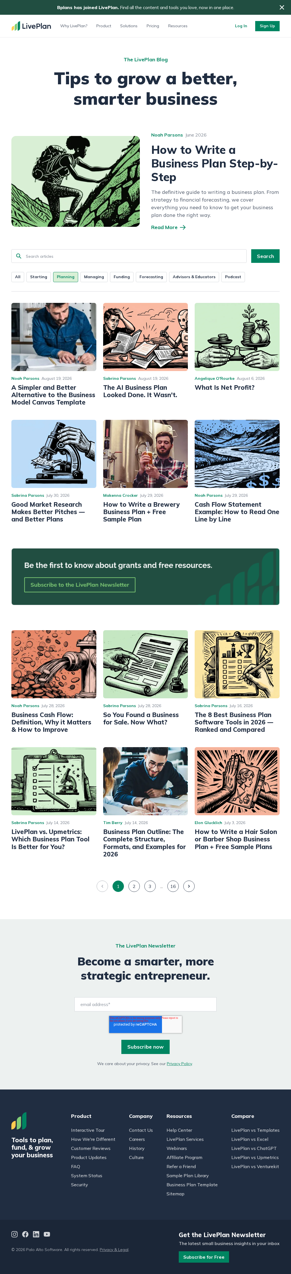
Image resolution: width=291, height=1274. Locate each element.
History (137, 1148)
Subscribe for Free (204, 1257)
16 (173, 886)
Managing (94, 276)
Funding (122, 276)
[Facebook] (25, 1235)
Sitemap (175, 1194)
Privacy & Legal (114, 1249)
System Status (86, 1175)
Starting (38, 276)
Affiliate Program (184, 1157)
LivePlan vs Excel (249, 1139)
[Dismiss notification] (282, 7)
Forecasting (151, 276)
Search (265, 256)
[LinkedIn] (36, 1235)
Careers (137, 1139)
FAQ (75, 1166)
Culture (136, 1157)
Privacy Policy (179, 1063)
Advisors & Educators (194, 276)
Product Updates (89, 1157)
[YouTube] (47, 1235)
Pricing (153, 25)
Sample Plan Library (188, 1175)
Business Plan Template (192, 1184)
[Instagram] (14, 1235)
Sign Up (267, 25)
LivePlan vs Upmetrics (255, 1157)
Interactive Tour (88, 1130)
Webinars (177, 1148)
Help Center (179, 1130)
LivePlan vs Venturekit (255, 1166)
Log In (241, 25)
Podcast (233, 276)
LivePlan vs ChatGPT (254, 1148)
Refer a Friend (181, 1166)
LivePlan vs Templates (255, 1130)
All (17, 276)
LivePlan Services (185, 1139)
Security (79, 1184)
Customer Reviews (91, 1148)
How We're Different (93, 1139)
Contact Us (141, 1130)
